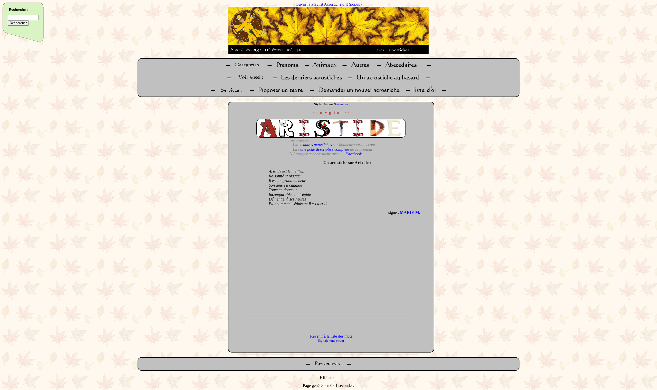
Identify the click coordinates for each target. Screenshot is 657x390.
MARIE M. (410, 212)
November (341, 104)
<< (315, 112)
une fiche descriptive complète (324, 149)
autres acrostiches (317, 144)
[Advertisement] (247, 235)
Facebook (353, 154)
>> (346, 112)
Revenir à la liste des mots (331, 336)
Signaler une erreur (331, 341)
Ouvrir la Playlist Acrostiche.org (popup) (329, 4)
